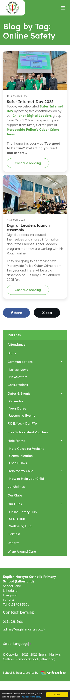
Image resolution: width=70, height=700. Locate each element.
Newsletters (18, 377)
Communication (21, 456)
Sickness (14, 534)
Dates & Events (19, 393)
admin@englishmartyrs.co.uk (24, 629)
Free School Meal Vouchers (28, 432)
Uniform (13, 543)
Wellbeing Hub (20, 526)
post (48, 313)
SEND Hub (17, 519)
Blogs (12, 353)
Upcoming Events (22, 415)
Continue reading (28, 163)
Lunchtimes (16, 487)
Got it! (57, 694)
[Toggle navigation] (63, 7)
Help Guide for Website (26, 449)
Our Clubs (15, 495)
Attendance (16, 344)
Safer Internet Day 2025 (30, 101)
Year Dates (17, 408)
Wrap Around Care (22, 551)
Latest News (18, 370)
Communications (20, 362)
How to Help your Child (26, 479)
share (17, 313)
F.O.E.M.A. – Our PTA (22, 423)
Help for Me (16, 441)
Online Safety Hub (23, 512)
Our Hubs (15, 504)
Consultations (18, 385)
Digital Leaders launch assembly (28, 227)
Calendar (16, 401)
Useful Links (18, 463)
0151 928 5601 (13, 622)
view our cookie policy (31, 696)
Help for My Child (20, 471)
